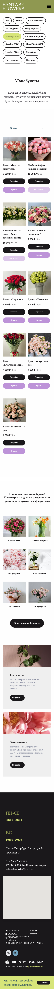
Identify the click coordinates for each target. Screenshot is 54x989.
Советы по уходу (17, 675)
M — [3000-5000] (34, 44)
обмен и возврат (33, 931)
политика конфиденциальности (18, 935)
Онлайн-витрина (34, 36)
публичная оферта (14, 938)
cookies (28, 980)
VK (8, 953)
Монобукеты (12, 36)
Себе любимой (35, 20)
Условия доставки (18, 742)
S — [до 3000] (12, 44)
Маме (19, 20)
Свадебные (32, 52)
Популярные (31, 28)
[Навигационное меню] (49, 6)
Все (7, 20)
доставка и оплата (14, 931)
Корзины (31, 60)
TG (15, 953)
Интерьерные (12, 60)
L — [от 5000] (12, 52)
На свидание (11, 28)
